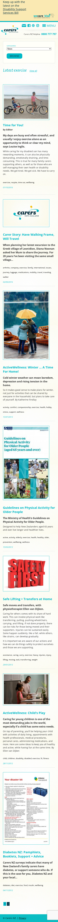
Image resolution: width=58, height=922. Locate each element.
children (11, 758)
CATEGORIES (11, 46)
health (42, 407)
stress (5, 412)
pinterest (33, 25)
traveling (47, 272)
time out (21, 182)
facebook (29, 25)
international (39, 267)
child (5, 758)
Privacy (22, 918)
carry (21, 655)
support (12, 412)
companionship (24, 407)
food (26, 885)
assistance (7, 655)
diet (13, 885)
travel (39, 272)
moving (12, 659)
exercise (6, 182)
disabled (28, 758)
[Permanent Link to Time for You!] (26, 117)
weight (34, 659)
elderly (19, 537)
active (5, 537)
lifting (5, 659)
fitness (46, 758)
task (17, 659)
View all (33, 70)
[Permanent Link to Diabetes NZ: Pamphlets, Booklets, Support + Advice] (26, 842)
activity (6, 407)
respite (14, 182)
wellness (20, 412)
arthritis (6, 267)
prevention (7, 542)
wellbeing (30, 182)
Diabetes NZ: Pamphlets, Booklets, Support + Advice (23, 854)
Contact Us (24, 25)
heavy (35, 655)
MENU (51, 26)
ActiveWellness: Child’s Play (24, 713)
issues (48, 267)
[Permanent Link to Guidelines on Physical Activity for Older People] (26, 498)
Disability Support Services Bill (14, 11)
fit (41, 758)
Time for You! (13, 125)
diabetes (6, 885)
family (30, 267)
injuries (42, 655)
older (47, 537)
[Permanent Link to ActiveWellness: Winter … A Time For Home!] (26, 357)
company (15, 267)
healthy (40, 537)
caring (15, 655)
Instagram (37, 25)
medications (23, 272)
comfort (13, 407)
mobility (33, 272)
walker (6, 277)
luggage (13, 272)
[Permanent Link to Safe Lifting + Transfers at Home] (26, 589)
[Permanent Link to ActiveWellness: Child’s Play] (26, 703)
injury (48, 655)
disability (19, 758)
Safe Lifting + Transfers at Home (27, 599)
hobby (49, 407)
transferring (25, 659)
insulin (31, 885)
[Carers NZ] (9, 26)
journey (6, 272)
